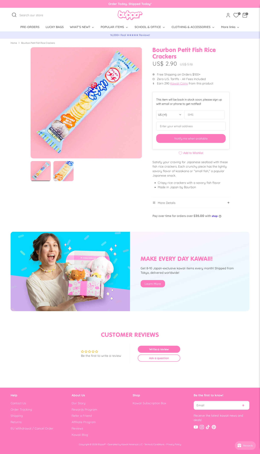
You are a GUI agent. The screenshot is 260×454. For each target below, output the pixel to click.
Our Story (78, 403)
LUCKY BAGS (55, 27)
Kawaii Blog (80, 435)
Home (14, 42)
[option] (130, 35)
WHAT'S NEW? (80, 27)
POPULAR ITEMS (113, 27)
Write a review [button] (159, 349)
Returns (16, 422)
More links (228, 27)
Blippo (101, 444)
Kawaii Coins (179, 83)
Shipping (17, 415)
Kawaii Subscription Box (149, 403)
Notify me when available (191, 138)
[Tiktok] (208, 427)
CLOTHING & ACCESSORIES (191, 27)
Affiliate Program (84, 422)
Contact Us (18, 403)
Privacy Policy (173, 444)
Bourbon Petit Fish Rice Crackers (38, 42)
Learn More (153, 284)
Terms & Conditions (154, 444)
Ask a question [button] (159, 358)
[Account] (228, 15)
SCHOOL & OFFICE (148, 27)
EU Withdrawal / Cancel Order (32, 428)
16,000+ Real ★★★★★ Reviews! (130, 35)
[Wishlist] (236, 15)
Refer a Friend (82, 415)
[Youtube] (196, 427)
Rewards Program (84, 409)
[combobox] (33, 15)
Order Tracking (21, 409)
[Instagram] (202, 427)
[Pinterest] (214, 427)
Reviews (77, 428)
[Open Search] (14, 14)
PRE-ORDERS (29, 27)
